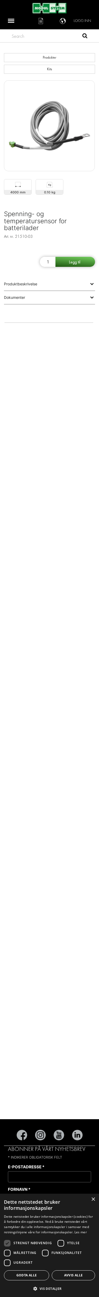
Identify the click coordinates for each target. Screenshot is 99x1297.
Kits (49, 69)
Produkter (49, 57)
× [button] (93, 1199)
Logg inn (82, 20)
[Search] (85, 36)
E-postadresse (26, 1166)
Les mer (80, 1232)
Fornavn (19, 1189)
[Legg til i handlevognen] (75, 262)
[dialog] (49, 1245)
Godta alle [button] (26, 1275)
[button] (49, 1288)
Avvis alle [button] (73, 1275)
